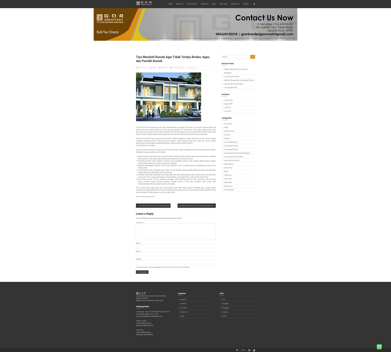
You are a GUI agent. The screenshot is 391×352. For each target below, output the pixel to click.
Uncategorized (229, 190)
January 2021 (228, 100)
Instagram (225, 308)
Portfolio (205, 4)
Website (138, 259)
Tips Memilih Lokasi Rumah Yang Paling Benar (153, 206)
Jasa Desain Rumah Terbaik (233, 84)
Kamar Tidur (228, 168)
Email (138, 251)
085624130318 (146, 323)
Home (170, 4)
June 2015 (227, 111)
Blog (214, 4)
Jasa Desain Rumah (178, 67)
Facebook (225, 304)
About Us (179, 4)
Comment (140, 223)
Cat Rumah (228, 124)
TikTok (224, 316)
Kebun (226, 171)
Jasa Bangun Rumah (231, 146)
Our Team (223, 4)
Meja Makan (228, 182)
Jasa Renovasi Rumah (231, 76)
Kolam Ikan (228, 175)
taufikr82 (154, 67)
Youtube (225, 312)
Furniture (227, 135)
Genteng (227, 138)
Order (245, 4)
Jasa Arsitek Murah (230, 87)
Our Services (192, 4)
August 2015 (228, 104)
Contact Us (235, 4)
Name (138, 243)
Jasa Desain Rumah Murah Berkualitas (237, 153)
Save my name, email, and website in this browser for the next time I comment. (164, 267)
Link (223, 299)
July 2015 (227, 107)
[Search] (252, 57)
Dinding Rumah (229, 131)
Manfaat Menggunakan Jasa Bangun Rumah (239, 80)
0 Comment (164, 67)
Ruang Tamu (228, 186)
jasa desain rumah (192, 67)
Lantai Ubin (228, 179)
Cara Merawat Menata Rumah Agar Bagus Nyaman (197, 206)
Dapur (226, 127)
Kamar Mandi (228, 164)
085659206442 (146, 332)
